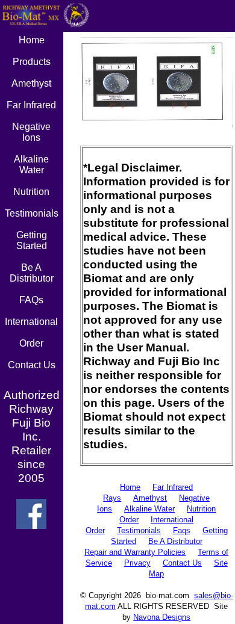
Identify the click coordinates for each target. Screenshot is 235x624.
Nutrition (201, 508)
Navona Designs (161, 617)
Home (130, 487)
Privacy (137, 562)
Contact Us (182, 562)
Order (129, 519)
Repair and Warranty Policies (135, 552)
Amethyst (150, 497)
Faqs (181, 530)
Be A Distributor (175, 541)
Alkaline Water (149, 508)
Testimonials (139, 530)
